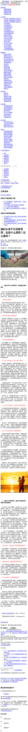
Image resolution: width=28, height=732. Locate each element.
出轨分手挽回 (7, 40)
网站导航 (3, 7)
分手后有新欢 (7, 44)
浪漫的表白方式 (8, 125)
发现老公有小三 (8, 56)
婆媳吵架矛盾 (7, 75)
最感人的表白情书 (9, 126)
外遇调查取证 (7, 62)
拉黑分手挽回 (7, 35)
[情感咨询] (5, 150)
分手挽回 (3, 17)
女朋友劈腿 (7, 69)
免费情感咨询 (11, 4)
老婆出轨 (6, 65)
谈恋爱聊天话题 (8, 105)
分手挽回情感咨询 (9, 33)
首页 (5, 153)
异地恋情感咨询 (8, 132)
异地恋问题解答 (8, 147)
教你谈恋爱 (7, 110)
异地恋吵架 (7, 142)
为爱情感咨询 (5, 186)
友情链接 (6, 694)
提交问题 (3, 195)
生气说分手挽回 (8, 38)
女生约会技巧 (7, 114)
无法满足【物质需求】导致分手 (12, 18)
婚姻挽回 (3, 52)
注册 (3, 4)
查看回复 (8, 195)
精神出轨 (6, 78)
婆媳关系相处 (7, 74)
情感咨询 (6, 1)
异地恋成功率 (7, 137)
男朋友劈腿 (7, 67)
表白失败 (3, 120)
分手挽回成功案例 (9, 49)
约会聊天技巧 (7, 117)
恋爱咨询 (3, 104)
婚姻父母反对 (7, 72)
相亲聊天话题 (7, 98)
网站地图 (8, 698)
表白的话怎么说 (8, 121)
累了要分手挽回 (8, 43)
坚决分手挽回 (7, 46)
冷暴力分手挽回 (8, 36)
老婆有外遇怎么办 (9, 60)
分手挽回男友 (7, 28)
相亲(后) (6, 94)
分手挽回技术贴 (8, 26)
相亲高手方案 (7, 96)
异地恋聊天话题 (8, 144)
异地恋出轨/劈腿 (8, 146)
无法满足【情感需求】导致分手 (12, 22)
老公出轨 (6, 64)
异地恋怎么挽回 (8, 139)
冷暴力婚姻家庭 (8, 87)
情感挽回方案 (7, 12)
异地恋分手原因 (8, 141)
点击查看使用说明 (6, 645)
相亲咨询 (3, 91)
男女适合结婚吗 (8, 70)
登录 (6, 4)
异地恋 (2, 129)
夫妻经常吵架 (7, 83)
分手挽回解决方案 (9, 31)
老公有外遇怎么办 (9, 59)
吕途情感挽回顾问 (6, 187)
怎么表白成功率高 (9, 123)
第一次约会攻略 (8, 112)
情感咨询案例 (7, 11)
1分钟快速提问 (18, 670)
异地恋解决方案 (8, 131)
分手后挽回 (7, 23)
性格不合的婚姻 (8, 77)
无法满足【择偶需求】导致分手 (12, 20)
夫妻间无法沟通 (8, 82)
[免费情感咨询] (7, 670)
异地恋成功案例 (8, 134)
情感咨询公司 (7, 14)
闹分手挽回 (7, 41)
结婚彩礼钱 (7, 85)
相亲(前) (6, 93)
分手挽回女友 (7, 30)
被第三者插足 (7, 54)
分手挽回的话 (7, 25)
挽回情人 (6, 88)
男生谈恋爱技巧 (8, 109)
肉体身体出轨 (7, 80)
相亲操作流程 (7, 101)
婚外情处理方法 (8, 57)
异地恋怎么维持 (8, 136)
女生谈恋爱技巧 (8, 107)
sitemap (4, 698)
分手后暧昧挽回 (8, 48)
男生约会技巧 (7, 115)
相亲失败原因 (7, 99)
